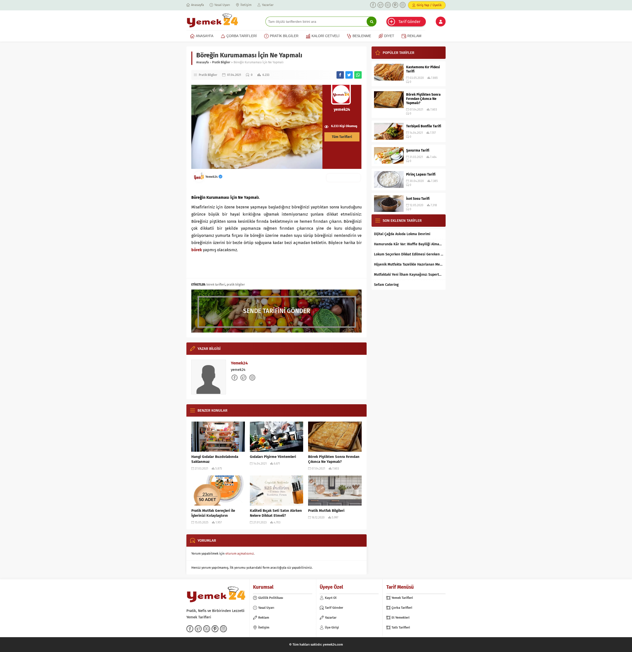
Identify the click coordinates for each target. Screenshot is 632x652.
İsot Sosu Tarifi (418, 199)
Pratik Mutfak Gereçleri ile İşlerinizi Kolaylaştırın (213, 513)
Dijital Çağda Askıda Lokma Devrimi (402, 234)
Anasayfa (202, 62)
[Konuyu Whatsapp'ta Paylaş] (358, 75)
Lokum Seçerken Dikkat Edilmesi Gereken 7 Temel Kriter (408, 254)
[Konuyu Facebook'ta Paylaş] (340, 75)
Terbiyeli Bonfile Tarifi (423, 126)
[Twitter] (380, 5)
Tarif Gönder (409, 21)
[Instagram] (403, 5)
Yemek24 (211, 177)
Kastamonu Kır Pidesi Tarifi (423, 69)
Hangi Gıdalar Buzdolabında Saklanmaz (214, 459)
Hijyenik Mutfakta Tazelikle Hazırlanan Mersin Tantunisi (408, 264)
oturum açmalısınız (239, 553)
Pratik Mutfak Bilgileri (326, 510)
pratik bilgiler (236, 284)
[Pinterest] (395, 5)
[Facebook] (373, 5)
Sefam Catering (386, 285)
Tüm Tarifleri (342, 137)
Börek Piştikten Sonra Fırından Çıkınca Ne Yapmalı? (333, 459)
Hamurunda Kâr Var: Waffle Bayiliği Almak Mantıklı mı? (408, 244)
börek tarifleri (215, 284)
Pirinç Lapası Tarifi (420, 174)
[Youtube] (388, 5)
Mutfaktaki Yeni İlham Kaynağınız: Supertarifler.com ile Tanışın (408, 274)
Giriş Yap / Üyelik (429, 5)
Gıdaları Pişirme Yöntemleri (273, 456)
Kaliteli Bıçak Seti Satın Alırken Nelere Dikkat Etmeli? (276, 513)
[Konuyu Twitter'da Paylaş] (349, 75)
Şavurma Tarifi (417, 150)
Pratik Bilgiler (221, 62)
